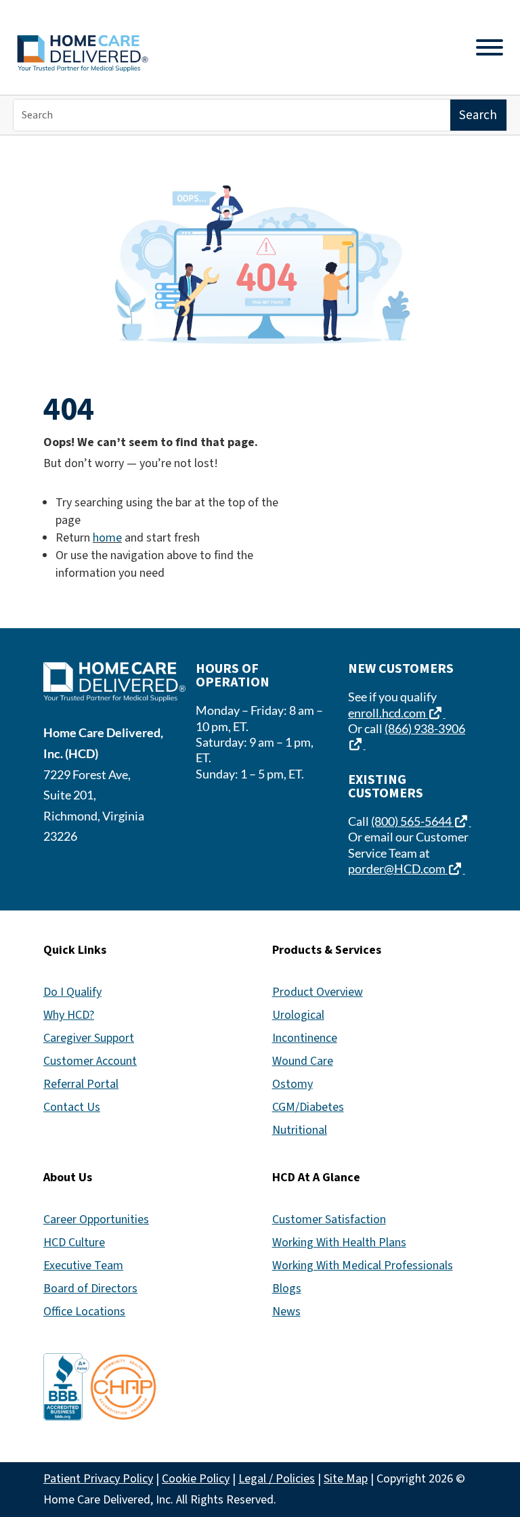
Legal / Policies (276, 1478)
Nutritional (299, 1130)
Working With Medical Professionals (362, 1265)
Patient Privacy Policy (98, 1478)
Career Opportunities (96, 1219)
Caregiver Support (88, 1038)
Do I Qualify (72, 992)
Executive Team (83, 1265)
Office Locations (84, 1311)
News (286, 1311)
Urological (298, 1015)
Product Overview (317, 992)
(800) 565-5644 (421, 821)
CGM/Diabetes (308, 1107)
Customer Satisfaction (329, 1219)
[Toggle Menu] (489, 47)
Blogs (286, 1288)
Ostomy (292, 1084)
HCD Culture (74, 1242)
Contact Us (71, 1107)
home (107, 537)
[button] (506, 1418)
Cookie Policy (196, 1478)
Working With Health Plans (339, 1242)
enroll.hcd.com (397, 712)
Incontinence (304, 1038)
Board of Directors (90, 1288)
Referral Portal (80, 1084)
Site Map (346, 1478)
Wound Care (302, 1061)
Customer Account (90, 1061)
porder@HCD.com (406, 868)
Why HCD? (68, 1015)
